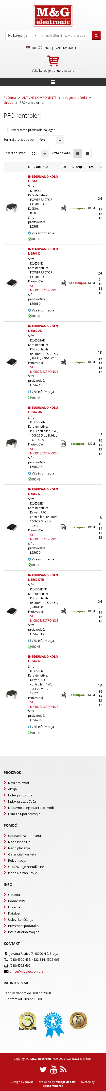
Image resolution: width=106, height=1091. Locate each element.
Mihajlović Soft (65, 1082)
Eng (46, 48)
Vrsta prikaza (61, 153)
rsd (70, 48)
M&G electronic (40, 1058)
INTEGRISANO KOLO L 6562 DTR (43, 577)
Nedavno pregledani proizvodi (31, 807)
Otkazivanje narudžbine (26, 866)
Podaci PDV (16, 901)
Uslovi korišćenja (20, 919)
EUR (77, 48)
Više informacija (42, 233)
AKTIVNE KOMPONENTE (39, 97)
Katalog (13, 913)
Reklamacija (17, 860)
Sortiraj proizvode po (19, 139)
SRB (33, 48)
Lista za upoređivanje (24, 814)
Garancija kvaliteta (22, 854)
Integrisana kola (75, 97)
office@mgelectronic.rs (27, 971)
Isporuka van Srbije (22, 873)
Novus (29, 1082)
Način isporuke (19, 842)
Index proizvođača (22, 801)
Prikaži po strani (15, 153)
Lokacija (14, 907)
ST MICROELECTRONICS (44, 288)
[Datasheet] (63, 208)
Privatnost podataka (23, 925)
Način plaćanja (19, 848)
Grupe (8, 102)
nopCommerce (53, 1086)
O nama (14, 894)
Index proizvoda (20, 795)
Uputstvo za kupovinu (24, 835)
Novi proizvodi (19, 783)
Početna (10, 97)
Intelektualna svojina (23, 932)
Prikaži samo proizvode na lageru (33, 130)
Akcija (12, 789)
